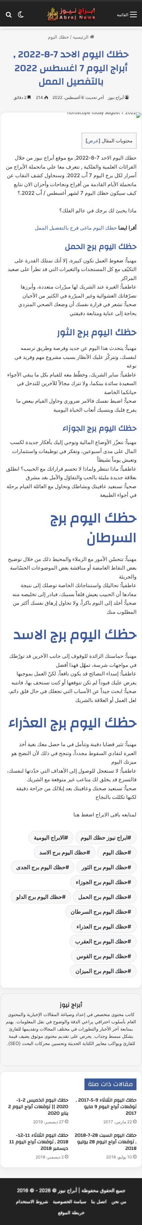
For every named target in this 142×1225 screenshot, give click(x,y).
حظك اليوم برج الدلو (39, 896)
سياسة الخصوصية (69, 1201)
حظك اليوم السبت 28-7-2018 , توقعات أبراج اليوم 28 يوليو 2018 (105, 1142)
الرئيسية (81, 37)
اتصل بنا (98, 1201)
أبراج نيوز (116, 97)
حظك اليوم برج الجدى (40, 867)
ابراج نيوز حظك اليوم (104, 837)
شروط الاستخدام (32, 1201)
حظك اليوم (58, 37)
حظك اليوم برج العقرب (101, 941)
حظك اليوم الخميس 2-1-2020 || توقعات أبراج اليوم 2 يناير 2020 (38, 1107)
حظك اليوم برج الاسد (63, 852)
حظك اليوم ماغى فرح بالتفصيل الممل (76, 227)
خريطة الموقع (71, 1212)
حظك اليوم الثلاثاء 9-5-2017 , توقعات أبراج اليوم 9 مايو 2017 (106, 1107)
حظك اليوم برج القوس (102, 956)
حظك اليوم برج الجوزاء (102, 881)
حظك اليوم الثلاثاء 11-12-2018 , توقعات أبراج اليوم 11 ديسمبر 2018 (38, 1142)
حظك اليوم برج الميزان (101, 970)
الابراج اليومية (49, 837)
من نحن (118, 1201)
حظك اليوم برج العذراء (102, 926)
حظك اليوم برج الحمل (103, 896)
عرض (93, 140)
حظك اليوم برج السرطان (99, 911)
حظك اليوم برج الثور (105, 867)
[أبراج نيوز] (71, 14)
